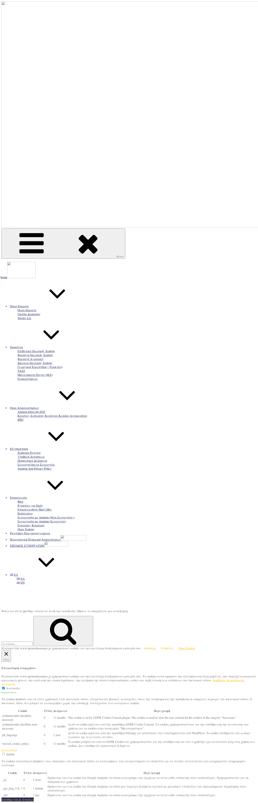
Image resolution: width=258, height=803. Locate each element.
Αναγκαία (13, 688)
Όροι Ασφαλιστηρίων (24, 408)
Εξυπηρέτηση (19, 449)
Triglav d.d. (24, 318)
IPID (20, 420)
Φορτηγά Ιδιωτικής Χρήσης (35, 355)
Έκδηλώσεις (25, 513)
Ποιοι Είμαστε (19, 306)
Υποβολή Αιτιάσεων (31, 457)
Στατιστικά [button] (9, 750)
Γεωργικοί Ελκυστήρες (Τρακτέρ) (40, 367)
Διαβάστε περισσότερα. (229, 680)
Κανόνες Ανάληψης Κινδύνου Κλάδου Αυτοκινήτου (52, 416)
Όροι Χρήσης (26, 529)
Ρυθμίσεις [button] (167, 648)
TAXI (21, 371)
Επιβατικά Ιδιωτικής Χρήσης (36, 351)
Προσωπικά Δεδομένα (32, 460)
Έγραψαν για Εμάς (30, 505)
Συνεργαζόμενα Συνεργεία (36, 464)
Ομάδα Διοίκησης (29, 314)
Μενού (120, 256)
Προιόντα (16, 347)
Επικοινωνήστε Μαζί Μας (35, 509)
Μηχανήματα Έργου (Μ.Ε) (35, 375)
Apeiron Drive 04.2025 (31, 412)
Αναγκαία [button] (8, 684)
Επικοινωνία (18, 497)
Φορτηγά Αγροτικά (30, 359)
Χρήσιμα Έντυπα (29, 453)
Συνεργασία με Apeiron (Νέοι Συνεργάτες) (46, 517)
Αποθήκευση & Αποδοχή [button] (18, 799)
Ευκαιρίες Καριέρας (31, 525)
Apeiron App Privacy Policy (35, 468)
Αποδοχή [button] (149, 648)
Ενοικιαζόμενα (28, 379)
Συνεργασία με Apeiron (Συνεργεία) (42, 521)
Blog (20, 501)
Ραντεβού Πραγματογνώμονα (30, 533)
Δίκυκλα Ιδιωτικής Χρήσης (35, 363)
